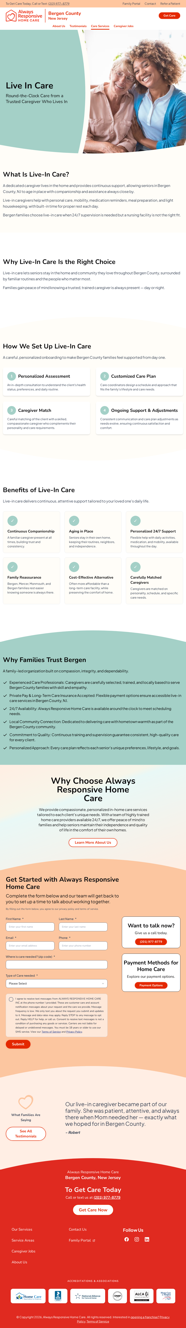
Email (11, 938)
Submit (18, 1044)
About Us (19, 1262)
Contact (150, 3)
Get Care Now (93, 1210)
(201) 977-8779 (59, 3)
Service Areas (23, 1240)
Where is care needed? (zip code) (30, 956)
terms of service (89, 909)
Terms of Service (51, 1032)
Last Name (67, 919)
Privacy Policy (74, 1032)
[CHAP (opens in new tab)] (117, 1296)
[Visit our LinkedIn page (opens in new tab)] (147, 1239)
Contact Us (78, 1229)
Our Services (22, 1229)
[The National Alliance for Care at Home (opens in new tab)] (87, 1296)
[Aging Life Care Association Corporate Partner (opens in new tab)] (141, 1296)
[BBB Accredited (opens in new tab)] (57, 1296)
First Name (15, 919)
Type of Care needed (22, 975)
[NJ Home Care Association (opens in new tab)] (165, 1296)
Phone (64, 938)
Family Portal (131, 3)
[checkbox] (11, 999)
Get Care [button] (169, 16)
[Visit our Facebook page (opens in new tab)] (126, 1239)
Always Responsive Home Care (64, 1317)
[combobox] (57, 983)
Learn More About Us (93, 842)
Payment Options (151, 985)
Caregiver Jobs (23, 1251)
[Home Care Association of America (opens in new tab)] (28, 1296)
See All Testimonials (26, 1134)
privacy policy (66, 909)
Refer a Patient (170, 3)
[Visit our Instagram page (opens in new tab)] (136, 1239)
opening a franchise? (145, 1317)
